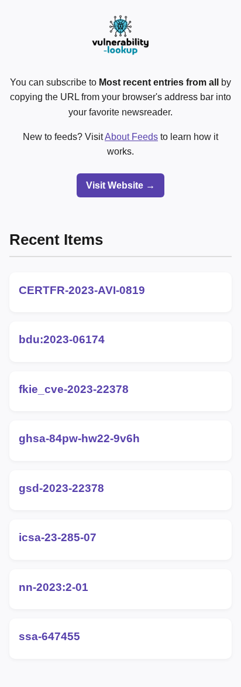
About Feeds (131, 137)
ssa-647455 (49, 636)
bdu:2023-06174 (62, 339)
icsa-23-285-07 (58, 537)
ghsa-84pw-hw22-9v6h (79, 438)
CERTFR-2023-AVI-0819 (82, 290)
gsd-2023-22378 (61, 488)
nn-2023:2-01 (53, 587)
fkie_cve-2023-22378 (74, 389)
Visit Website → (120, 185)
